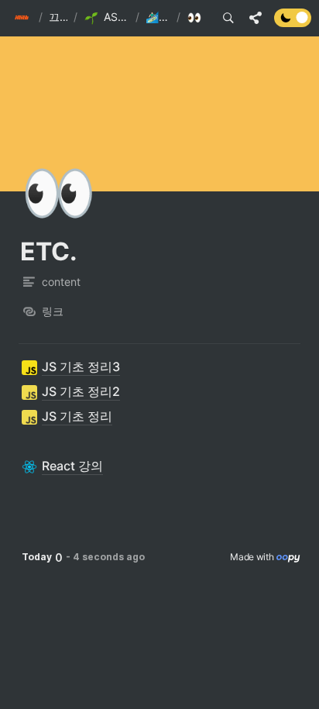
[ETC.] (196, 18)
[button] (23, 18)
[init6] (23, 18)
